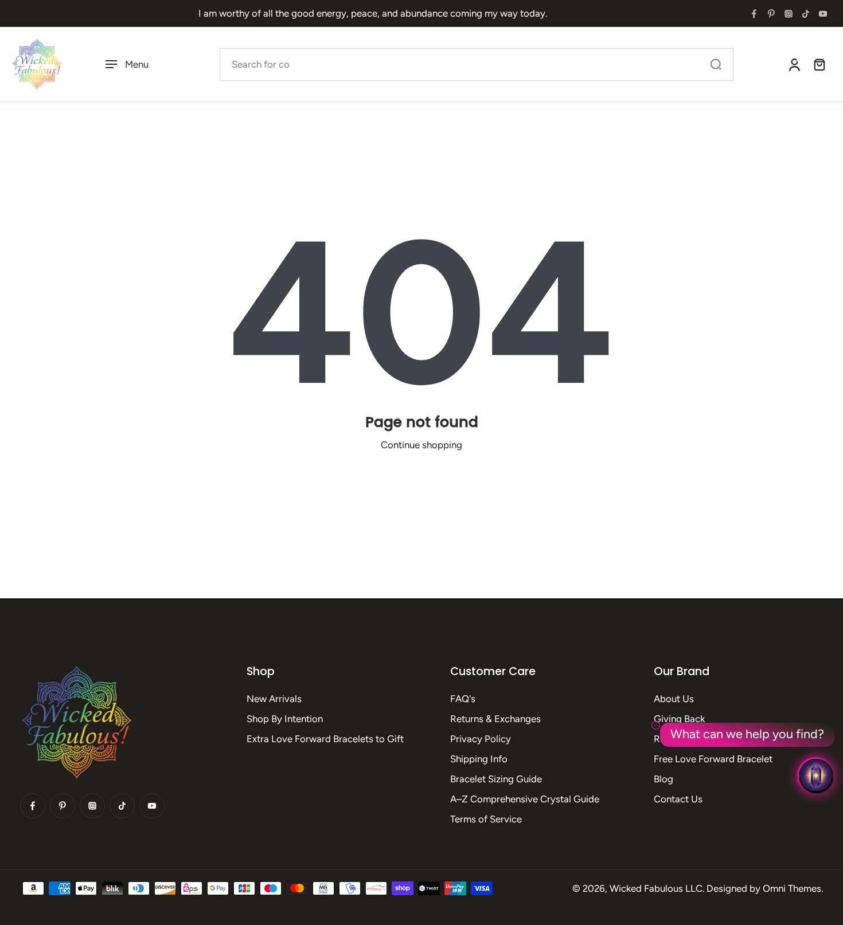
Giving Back (679, 718)
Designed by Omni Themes (764, 888)
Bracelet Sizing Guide (496, 779)
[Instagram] (788, 14)
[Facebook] (754, 14)
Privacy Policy (480, 738)
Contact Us (678, 799)
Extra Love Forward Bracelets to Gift (325, 738)
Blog (663, 779)
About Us (674, 698)
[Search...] (716, 64)
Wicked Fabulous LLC (656, 888)
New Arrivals (274, 698)
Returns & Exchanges (495, 718)
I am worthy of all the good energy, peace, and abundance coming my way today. (372, 13)
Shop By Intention (285, 718)
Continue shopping (421, 444)
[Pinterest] (771, 14)
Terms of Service (486, 819)
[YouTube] (823, 14)
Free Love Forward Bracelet (713, 759)
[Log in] (793, 64)
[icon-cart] (819, 64)
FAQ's (462, 698)
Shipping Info (479, 759)
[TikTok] (805, 14)
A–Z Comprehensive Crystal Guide (524, 799)
